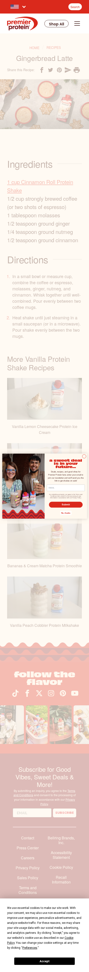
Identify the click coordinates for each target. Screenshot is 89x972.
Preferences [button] (29, 947)
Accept (45, 961)
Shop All (56, 24)
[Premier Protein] (22, 23)
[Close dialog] (84, 456)
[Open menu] (77, 23)
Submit (66, 504)
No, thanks (65, 513)
